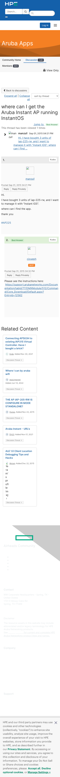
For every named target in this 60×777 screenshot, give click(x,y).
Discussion (34, 59)
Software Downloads (14, 712)
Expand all (10, 95)
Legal (6, 681)
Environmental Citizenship (17, 667)
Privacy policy (11, 671)
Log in (45, 25)
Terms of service (12, 676)
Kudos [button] (53, 159)
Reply (6, 189)
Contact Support (12, 703)
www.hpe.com (15, 632)
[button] (56, 722)
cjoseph (31, 258)
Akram (12, 463)
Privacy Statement (19, 749)
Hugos (12, 412)
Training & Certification (15, 708)
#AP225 (6, 222)
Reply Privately (19, 189)
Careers (8, 657)
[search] (25, 11)
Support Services (13, 698)
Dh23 (11, 434)
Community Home (11, 59)
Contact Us (9, 662)
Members (10, 65)
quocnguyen (15, 379)
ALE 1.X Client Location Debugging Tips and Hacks (18, 454)
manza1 (30, 178)
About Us (8, 653)
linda (11, 354)
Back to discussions (16, 90)
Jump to (46, 124)
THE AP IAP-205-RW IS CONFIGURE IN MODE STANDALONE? (18, 403)
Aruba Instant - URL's (17, 428)
